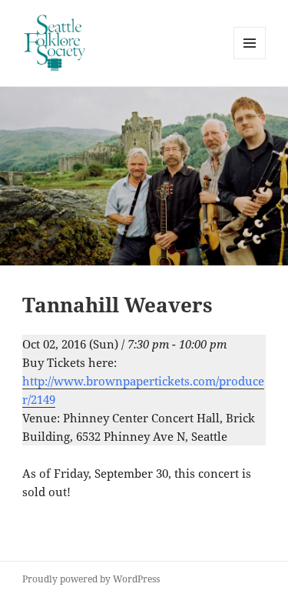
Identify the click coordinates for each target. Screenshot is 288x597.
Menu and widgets (250, 58)
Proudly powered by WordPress (91, 578)
